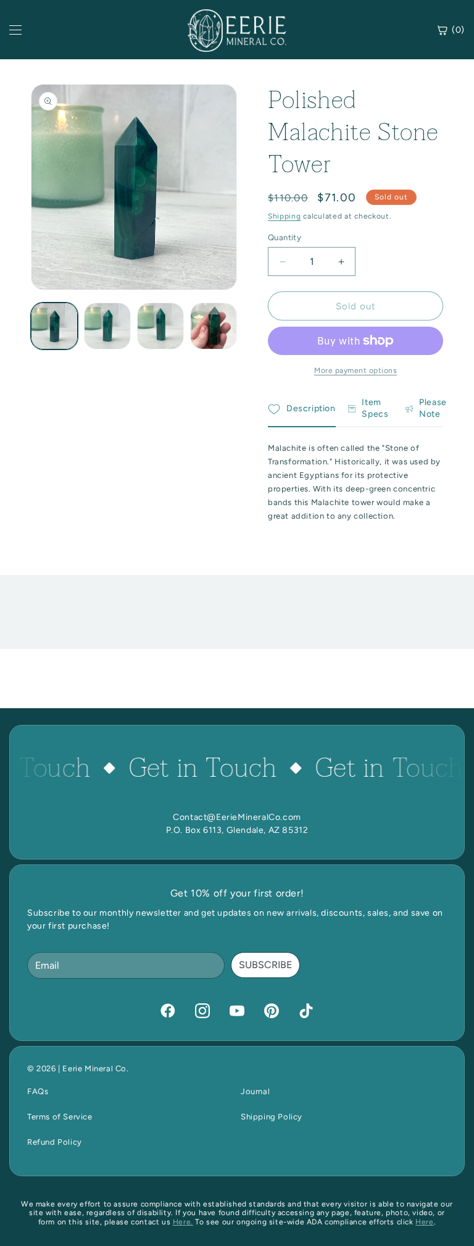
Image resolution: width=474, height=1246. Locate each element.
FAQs (37, 1091)
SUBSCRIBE (265, 965)
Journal (255, 1091)
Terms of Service (60, 1116)
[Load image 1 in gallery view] (54, 326)
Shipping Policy (271, 1116)
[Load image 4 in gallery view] (213, 326)
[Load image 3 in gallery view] (160, 326)
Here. (183, 1222)
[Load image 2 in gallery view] (107, 326)
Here (424, 1222)
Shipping (284, 216)
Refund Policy (54, 1142)
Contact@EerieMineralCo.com (237, 817)
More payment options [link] (355, 370)
